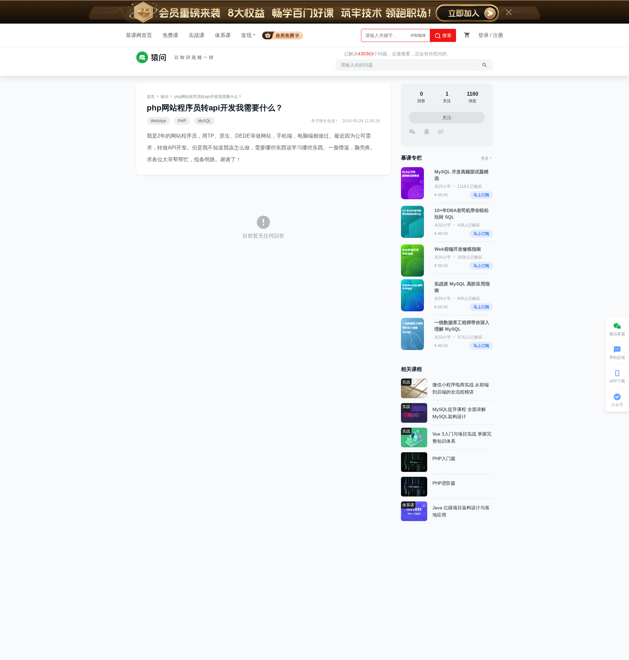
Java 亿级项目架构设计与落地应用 (460, 511)
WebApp (158, 121)
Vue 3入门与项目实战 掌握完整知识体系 (461, 437)
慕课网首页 (139, 35)
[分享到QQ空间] (426, 130)
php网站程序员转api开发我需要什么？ (208, 96)
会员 (285, 34)
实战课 (196, 35)
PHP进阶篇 (443, 483)
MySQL (204, 121)
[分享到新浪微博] (440, 130)
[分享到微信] (412, 130)
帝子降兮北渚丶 (325, 121)
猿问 (164, 96)
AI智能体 (418, 35)
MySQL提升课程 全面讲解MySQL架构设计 (459, 413)
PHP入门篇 (443, 458)
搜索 (446, 35)
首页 (151, 96)
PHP (182, 121)
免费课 (170, 35)
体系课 (223, 35)
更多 (485, 158)
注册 (498, 35)
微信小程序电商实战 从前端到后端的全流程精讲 (460, 388)
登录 (483, 35)
